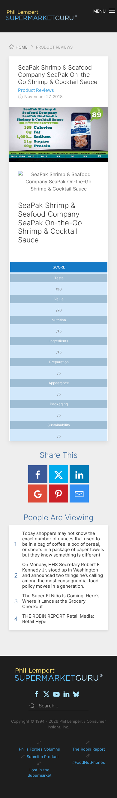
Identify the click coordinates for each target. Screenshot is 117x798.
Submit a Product (43, 756)
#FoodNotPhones (88, 762)
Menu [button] (99, 11)
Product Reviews (36, 90)
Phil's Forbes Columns (39, 749)
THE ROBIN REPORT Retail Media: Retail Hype (58, 618)
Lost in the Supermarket (40, 772)
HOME (21, 47)
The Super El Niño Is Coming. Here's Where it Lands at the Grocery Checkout (61, 601)
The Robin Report (88, 749)
